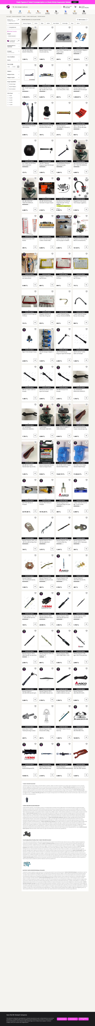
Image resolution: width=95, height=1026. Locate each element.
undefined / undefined (14, 23)
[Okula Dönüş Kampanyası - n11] (47, 2)
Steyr (72, 23)
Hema (78, 23)
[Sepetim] (75, 7)
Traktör (24, 16)
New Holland (56, 23)
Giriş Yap (87, 7)
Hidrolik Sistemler (41, 16)
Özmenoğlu (65, 23)
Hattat (48, 23)
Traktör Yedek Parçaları (32, 16)
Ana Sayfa (8, 16)
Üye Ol (82, 7)
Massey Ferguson (27, 23)
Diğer (42, 23)
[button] (28, 46)
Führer (35, 23)
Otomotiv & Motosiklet (16, 16)
